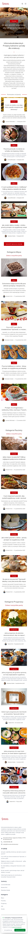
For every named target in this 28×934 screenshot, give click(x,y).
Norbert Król (4, 887)
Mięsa (14, 145)
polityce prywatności (16, 927)
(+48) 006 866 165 (7, 842)
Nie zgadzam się (8, 930)
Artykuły (4, 848)
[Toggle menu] (25, 3)
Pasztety (14, 21)
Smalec (14, 101)
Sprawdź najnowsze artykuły (14, 244)
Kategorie (4, 894)
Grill (2, 906)
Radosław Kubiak (5, 890)
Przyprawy (14, 629)
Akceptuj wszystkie (20, 930)
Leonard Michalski (5, 884)
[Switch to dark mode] (22, 3)
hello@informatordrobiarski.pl (10, 844)
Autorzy (4, 881)
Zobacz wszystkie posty (14, 255)
